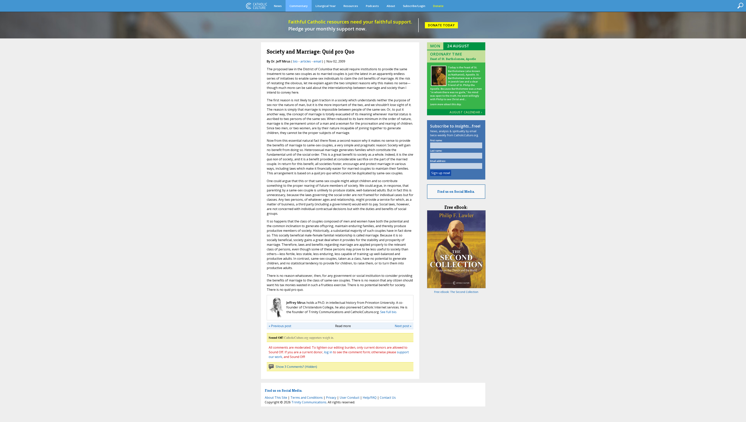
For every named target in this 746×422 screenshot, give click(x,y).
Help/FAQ (369, 397)
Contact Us (388, 397)
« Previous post (280, 326)
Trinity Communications (308, 402)
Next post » (403, 326)
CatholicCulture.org (256, 6)
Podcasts (372, 6)
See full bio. (388, 312)
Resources (350, 6)
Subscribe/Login (414, 6)
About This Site (276, 397)
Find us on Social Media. (456, 191)
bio (295, 61)
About (391, 6)
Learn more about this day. (445, 104)
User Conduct (349, 397)
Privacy (331, 397)
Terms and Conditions (306, 397)
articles (305, 61)
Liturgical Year (325, 6)
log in (328, 352)
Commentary (298, 6)
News (278, 6)
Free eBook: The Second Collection (456, 292)
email (317, 61)
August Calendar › (466, 112)
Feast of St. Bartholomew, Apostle (453, 59)
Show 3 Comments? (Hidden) (296, 367)
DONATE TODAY (441, 25)
